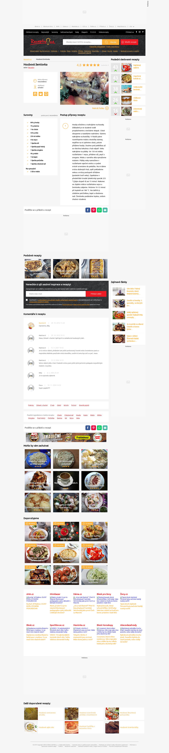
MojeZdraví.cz (121, 26)
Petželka (51, 418)
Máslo (92, 415)
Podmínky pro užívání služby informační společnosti (113, 745)
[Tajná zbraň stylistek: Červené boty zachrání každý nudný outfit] (131, 599)
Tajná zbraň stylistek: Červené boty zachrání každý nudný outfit (131, 606)
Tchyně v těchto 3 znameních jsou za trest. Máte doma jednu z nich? (83, 637)
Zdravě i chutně (42, 405)
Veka (78, 418)
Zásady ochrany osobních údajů (81, 304)
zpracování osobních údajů (39, 302)
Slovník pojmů (84, 405)
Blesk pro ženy (48, 26)
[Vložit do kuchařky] (35, 94)
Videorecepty (104, 32)
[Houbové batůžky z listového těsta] (71, 727)
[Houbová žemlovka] (84, 104)
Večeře (66, 405)
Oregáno (31, 418)
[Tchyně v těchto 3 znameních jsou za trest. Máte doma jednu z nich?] (84, 630)
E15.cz (85, 26)
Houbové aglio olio (46, 727)
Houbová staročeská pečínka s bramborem (88, 714)
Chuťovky (54, 51)
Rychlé (109, 51)
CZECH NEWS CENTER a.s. (50, 745)
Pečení (73, 405)
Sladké (115, 51)
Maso (69, 51)
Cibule (59, 415)
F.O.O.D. (93, 32)
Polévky (63, 51)
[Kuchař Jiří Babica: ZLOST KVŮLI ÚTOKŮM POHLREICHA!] (37, 599)
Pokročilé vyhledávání (97, 47)
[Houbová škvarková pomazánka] (112, 713)
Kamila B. (42, 323)
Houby (78, 415)
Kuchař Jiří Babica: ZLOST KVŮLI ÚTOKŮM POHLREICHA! (36, 606)
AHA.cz (30, 594)
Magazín (85, 32)
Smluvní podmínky (67, 304)
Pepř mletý (41, 418)
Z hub (52, 405)
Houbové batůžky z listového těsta (87, 727)
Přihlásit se (130, 32)
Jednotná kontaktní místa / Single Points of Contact (92, 746)
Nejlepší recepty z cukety (130, 51)
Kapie (85, 415)
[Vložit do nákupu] (41, 94)
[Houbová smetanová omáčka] (31, 713)
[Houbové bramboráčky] (112, 727)
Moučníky (95, 51)
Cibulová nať (68, 415)
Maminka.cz (75, 26)
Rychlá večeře (45, 51)
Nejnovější (45, 32)
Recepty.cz (28, 59)
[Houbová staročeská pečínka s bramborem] (71, 713)
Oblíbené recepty (32, 32)
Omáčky (74, 51)
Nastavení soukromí (70, 746)
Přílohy (80, 51)
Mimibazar (55, 594)
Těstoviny (87, 51)
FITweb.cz (103, 26)
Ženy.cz (111, 26)
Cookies (60, 746)
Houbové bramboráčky (129, 727)
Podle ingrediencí (112, 47)
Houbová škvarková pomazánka (128, 714)
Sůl (66, 418)
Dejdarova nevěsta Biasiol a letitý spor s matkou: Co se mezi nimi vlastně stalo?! (37, 637)
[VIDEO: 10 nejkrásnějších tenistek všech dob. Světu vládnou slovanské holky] (61, 630)
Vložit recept (130, 42)
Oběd (59, 405)
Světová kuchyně (66, 32)
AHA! (57, 26)
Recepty (31, 67)
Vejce (72, 418)
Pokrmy (31, 405)
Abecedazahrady (128, 625)
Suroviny (55, 32)
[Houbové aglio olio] (31, 727)
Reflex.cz (93, 26)
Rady (77, 32)
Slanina (59, 418)
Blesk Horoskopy (105, 625)
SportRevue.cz (57, 625)
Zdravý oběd (34, 51)
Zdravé (104, 51)
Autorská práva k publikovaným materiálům (84, 745)
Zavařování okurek (84, 53)
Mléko (99, 415)
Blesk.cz (37, 26)
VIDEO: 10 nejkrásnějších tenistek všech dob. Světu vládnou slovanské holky (60, 637)
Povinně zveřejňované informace (118, 746)
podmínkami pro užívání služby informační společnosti (57, 300)
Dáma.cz (65, 26)
